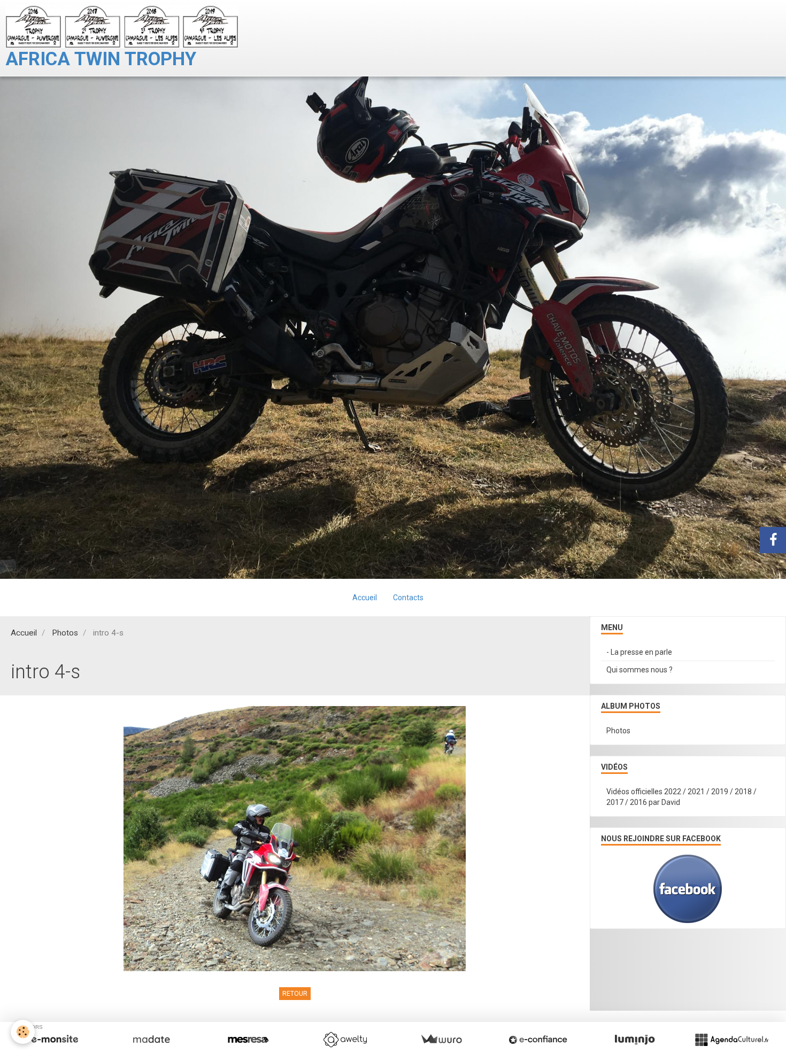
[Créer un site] (54, 1040)
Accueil (364, 597)
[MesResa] (248, 1040)
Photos (65, 633)
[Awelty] (345, 1040)
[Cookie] (23, 1032)
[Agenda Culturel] (731, 1040)
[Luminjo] (635, 1040)
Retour (294, 993)
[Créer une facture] (441, 1040)
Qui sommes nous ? (639, 669)
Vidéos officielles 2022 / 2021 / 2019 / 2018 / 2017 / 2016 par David (681, 797)
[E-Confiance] (538, 1040)
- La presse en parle (639, 652)
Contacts (408, 597)
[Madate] (151, 1040)
